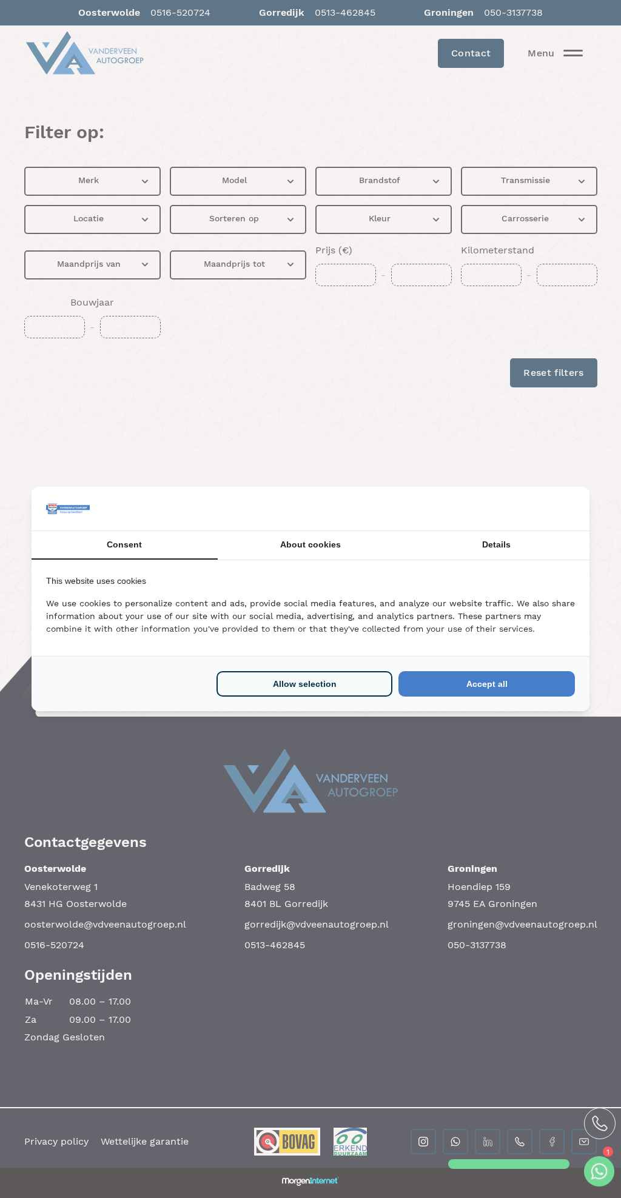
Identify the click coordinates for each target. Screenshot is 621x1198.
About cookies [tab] (310, 544)
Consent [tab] (124, 544)
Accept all (487, 684)
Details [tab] (496, 544)
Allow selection (305, 684)
